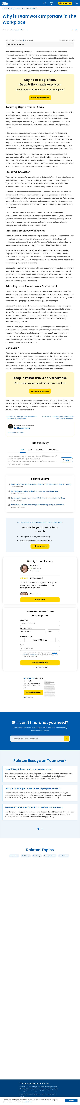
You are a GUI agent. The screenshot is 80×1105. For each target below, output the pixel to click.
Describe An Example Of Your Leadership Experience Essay (33, 788)
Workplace (24, 30)
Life (25, 8)
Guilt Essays (26, 856)
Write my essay (40, 546)
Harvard (40, 450)
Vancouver (54, 450)
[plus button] (58, 640)
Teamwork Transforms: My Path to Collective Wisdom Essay (34, 807)
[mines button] (22, 640)
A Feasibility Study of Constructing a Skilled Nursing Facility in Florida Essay (37, 505)
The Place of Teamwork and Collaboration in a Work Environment (57, 418)
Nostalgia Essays (49, 856)
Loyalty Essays (63, 856)
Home (4, 8)
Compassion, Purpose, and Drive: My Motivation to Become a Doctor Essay (38, 498)
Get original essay (40, 97)
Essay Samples (15, 8)
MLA (30, 450)
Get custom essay (40, 391)
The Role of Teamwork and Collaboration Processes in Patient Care (22, 418)
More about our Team (16, 432)
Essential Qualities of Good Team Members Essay (29, 769)
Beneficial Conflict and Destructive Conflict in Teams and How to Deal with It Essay (41, 484)
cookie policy (27, 1102)
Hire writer (40, 599)
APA (22, 450)
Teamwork (33, 8)
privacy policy (34, 655)
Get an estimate (40, 662)
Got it (71, 1101)
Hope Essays (14, 856)
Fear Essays (37, 856)
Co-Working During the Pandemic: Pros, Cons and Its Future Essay (35, 491)
